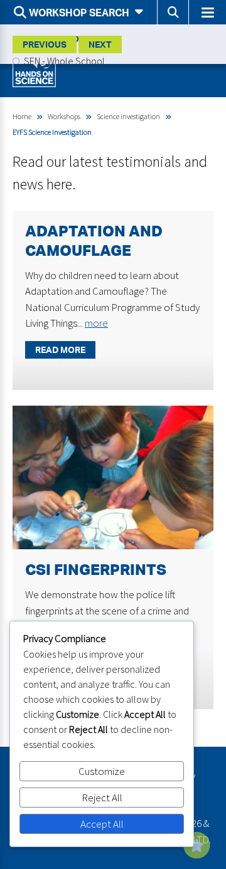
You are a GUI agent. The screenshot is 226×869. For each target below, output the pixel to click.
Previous (45, 44)
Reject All (102, 797)
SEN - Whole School (63, 61)
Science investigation (128, 116)
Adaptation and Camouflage (94, 240)
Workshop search (79, 12)
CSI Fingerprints (95, 569)
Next (100, 44)
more (96, 323)
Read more (60, 349)
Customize (101, 771)
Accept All (102, 824)
